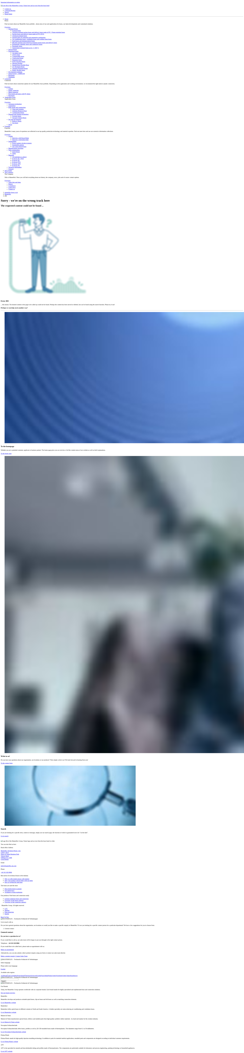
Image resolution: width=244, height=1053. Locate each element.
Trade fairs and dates (14, 182)
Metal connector (13, 92)
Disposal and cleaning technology (18, 114)
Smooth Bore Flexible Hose (20, 65)
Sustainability (12, 141)
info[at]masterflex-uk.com (8, 866)
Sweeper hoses (16, 116)
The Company (9, 172)
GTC (6, 909)
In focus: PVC (16, 162)
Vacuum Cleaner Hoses (19, 118)
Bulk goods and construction (17, 107)
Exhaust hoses (16, 30)
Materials (11, 155)
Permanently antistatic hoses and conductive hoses (27, 44)
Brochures (11, 75)
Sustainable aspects (18, 145)
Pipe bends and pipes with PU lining (19, 94)
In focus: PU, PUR (18, 158)
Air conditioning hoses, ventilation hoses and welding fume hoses (32, 39)
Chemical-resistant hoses (19, 36)
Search (3, 981)
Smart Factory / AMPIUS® (16, 73)
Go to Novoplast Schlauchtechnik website (13, 1032)
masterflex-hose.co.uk (11, 192)
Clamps (10, 89)
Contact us (11, 189)
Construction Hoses (18, 112)
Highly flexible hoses (18, 70)
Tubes (14, 153)
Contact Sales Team (21, 956)
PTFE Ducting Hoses (18, 61)
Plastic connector (13, 90)
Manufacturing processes (15, 148)
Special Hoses (12, 49)
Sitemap (7, 910)
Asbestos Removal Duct (19, 111)
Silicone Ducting (17, 63)
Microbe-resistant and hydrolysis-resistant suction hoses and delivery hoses (34, 42)
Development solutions (15, 72)
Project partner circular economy (22, 143)
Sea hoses (15, 123)
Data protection (9, 912)
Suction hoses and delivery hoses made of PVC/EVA (28, 34)
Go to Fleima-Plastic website (9, 1041)
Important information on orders (10, 2)
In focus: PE (16, 160)
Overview (8, 27)
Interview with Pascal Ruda (20, 138)
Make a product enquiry (8, 956)
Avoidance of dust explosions (13, 892)
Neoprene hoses (17, 60)
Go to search (4, 836)
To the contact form (6, 763)
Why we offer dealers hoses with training (17, 879)
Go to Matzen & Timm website (10, 1022)
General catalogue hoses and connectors (17, 899)
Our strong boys (9, 890)
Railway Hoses (16, 121)
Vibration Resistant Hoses (20, 68)
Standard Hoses (13, 29)
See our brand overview (8, 993)
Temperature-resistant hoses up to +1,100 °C (25, 48)
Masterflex (8, 194)
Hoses (6, 19)
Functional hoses (13, 51)
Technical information (15, 167)
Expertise (7, 126)
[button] (8, 9)
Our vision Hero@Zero (19, 146)
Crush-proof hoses (17, 58)
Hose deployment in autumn (13, 889)
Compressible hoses (18, 56)
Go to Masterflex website (8, 1002)
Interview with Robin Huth (20, 140)
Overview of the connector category (15, 902)
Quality (10, 136)
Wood (10, 124)
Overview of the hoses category (14, 900)
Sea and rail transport (14, 119)
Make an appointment (7, 949)
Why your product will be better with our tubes (19, 880)
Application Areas (10, 97)
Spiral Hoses (16, 152)
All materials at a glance (19, 157)
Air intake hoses (17, 53)
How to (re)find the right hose (13, 882)
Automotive (12, 106)
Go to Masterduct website (8, 1012)
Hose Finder (8, 170)
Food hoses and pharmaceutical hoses (23, 41)
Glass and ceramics (18, 109)
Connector (8, 79)
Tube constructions (14, 150)
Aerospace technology (15, 104)
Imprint (7, 914)
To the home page (6, 453)
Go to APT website (6, 1051)
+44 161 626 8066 (6, 872)
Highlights (11, 77)
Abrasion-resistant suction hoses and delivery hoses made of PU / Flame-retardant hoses (38, 32)
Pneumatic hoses (17, 46)
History (10, 184)
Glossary (11, 169)
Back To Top (5, 917)
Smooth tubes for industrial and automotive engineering (28, 37)
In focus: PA (16, 165)
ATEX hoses (16, 55)
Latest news (12, 187)
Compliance (12, 186)
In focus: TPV (16, 164)
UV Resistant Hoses (18, 67)
